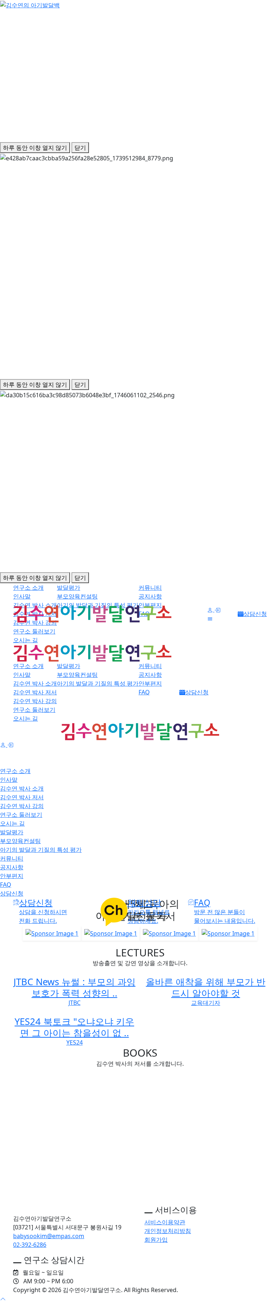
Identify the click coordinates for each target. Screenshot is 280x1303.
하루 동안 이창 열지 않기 (35, 148)
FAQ (144, 692)
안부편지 (150, 683)
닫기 (80, 148)
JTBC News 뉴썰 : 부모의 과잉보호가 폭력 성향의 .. (74, 987)
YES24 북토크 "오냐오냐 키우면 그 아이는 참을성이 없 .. (74, 1026)
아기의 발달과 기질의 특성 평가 (98, 683)
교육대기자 (205, 1003)
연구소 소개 (28, 588)
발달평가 (68, 588)
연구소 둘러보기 (34, 631)
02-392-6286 (29, 1245)
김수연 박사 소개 (35, 683)
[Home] (74, 1206)
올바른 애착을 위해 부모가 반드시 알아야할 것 (205, 987)
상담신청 (255, 614)
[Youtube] (264, 1290)
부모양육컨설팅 (77, 596)
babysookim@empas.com (48, 1236)
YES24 (74, 1042)
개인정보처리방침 (167, 1231)
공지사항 (150, 596)
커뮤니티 (150, 588)
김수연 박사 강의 (35, 623)
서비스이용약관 (164, 1222)
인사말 (22, 596)
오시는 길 (25, 640)
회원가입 (156, 1240)
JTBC (75, 1003)
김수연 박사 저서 (35, 692)
